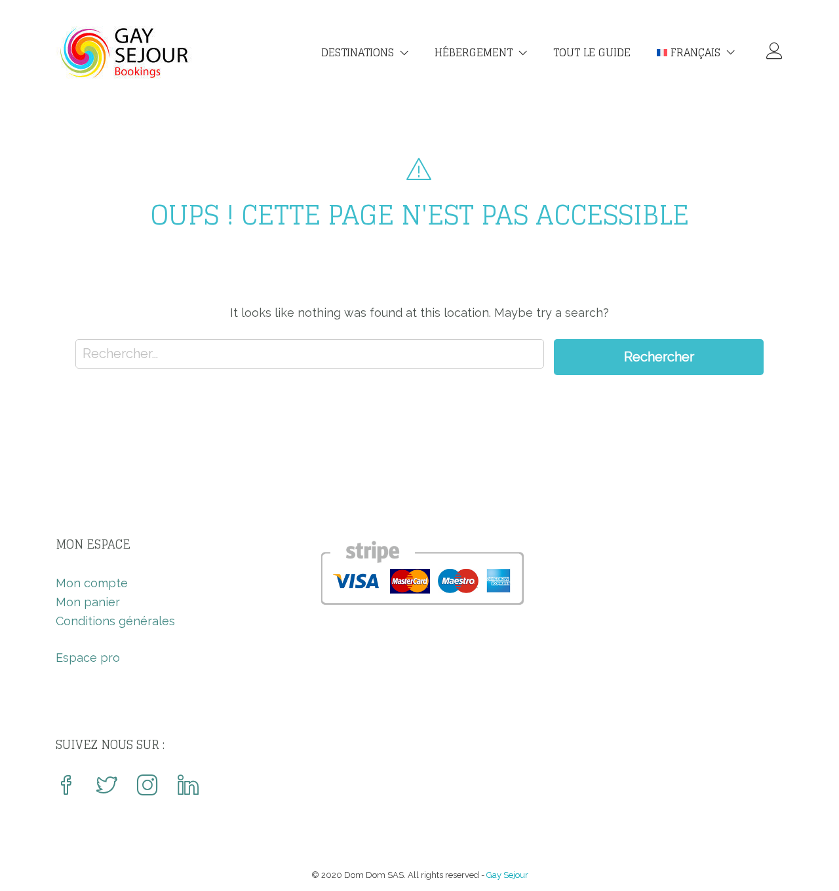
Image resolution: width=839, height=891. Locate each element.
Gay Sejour (507, 875)
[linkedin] (188, 786)
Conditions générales (115, 621)
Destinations (357, 52)
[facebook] (66, 786)
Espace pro (88, 657)
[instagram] (147, 786)
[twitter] (106, 786)
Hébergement (474, 52)
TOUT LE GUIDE (592, 52)
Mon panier (88, 602)
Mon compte (92, 583)
